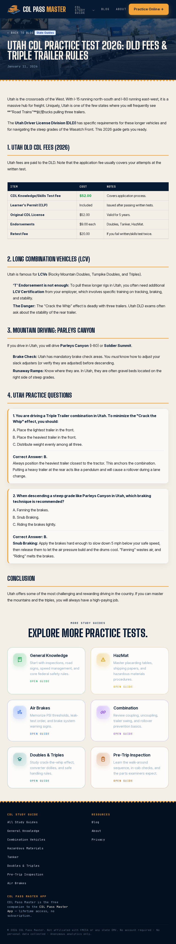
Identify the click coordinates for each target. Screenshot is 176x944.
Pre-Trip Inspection (25, 874)
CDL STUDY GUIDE (80, 10)
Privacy (98, 840)
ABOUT (121, 9)
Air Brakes (16, 883)
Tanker (13, 857)
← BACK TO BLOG (20, 33)
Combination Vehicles (26, 840)
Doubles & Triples (23, 866)
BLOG (105, 9)
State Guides (45, 32)
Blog (95, 822)
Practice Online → (149, 9)
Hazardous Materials (25, 848)
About (96, 831)
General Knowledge (23, 831)
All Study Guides (22, 822)
